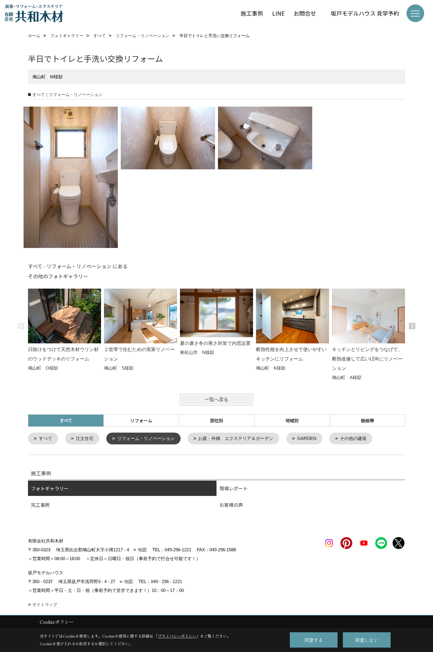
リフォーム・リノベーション (146, 438)
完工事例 (40, 504)
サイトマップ (44, 604)
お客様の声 (231, 504)
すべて (45, 438)
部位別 (216, 420)
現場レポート (233, 488)
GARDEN (306, 438)
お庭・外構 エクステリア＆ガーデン (235, 438)
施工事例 (252, 13)
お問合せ (308, 13)
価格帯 (367, 420)
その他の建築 (353, 438)
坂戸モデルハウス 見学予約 (365, 13)
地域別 (292, 420)
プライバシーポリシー (177, 636)
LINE (278, 13)
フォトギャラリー (50, 488)
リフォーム (141, 420)
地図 (142, 549)
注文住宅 (84, 438)
